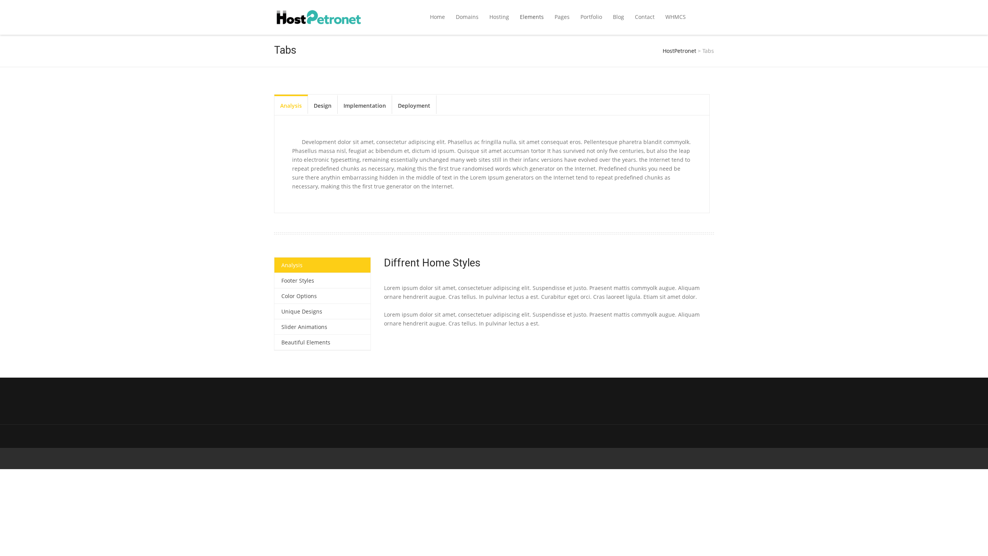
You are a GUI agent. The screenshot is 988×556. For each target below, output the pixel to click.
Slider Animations (304, 327)
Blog (618, 16)
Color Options (299, 296)
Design (323, 105)
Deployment (414, 105)
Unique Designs (301, 311)
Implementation (364, 105)
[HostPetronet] (319, 17)
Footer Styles (297, 280)
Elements (532, 16)
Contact (645, 16)
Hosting (499, 16)
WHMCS (675, 16)
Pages (562, 16)
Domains (467, 16)
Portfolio (591, 16)
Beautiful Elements (305, 342)
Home (437, 16)
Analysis (291, 105)
